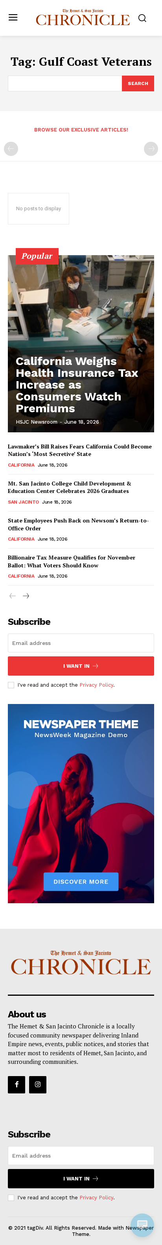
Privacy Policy (96, 685)
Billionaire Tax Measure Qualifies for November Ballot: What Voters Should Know (71, 561)
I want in (76, 666)
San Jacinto (23, 502)
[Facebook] (16, 1084)
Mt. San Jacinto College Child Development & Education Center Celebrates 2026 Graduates (69, 487)
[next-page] (25, 596)
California (21, 465)
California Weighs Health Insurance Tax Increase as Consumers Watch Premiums (77, 384)
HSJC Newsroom (36, 422)
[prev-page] (11, 149)
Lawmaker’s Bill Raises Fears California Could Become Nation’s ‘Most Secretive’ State (80, 450)
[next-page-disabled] (151, 149)
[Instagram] (37, 1084)
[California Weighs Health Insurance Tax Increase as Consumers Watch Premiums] (81, 343)
